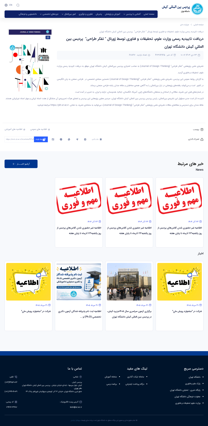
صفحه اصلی (198, 24)
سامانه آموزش (111, 377)
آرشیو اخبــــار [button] (23, 164)
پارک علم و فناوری (192, 383)
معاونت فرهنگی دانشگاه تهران (187, 397)
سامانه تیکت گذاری (135, 377)
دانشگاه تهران (194, 377)
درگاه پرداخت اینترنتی (134, 384)
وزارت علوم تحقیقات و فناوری (187, 403)
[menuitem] (149, 14)
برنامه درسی (111, 384)
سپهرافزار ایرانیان (76, 420)
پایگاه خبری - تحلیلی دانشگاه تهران (185, 390)
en (10, 5)
